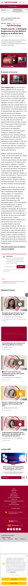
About (14, 489)
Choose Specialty (12, 6)
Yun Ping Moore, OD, (9, 317)
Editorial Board (14, 496)
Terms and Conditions (14, 497)
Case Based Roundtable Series (12, 18)
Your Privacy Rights (14, 504)
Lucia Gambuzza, (8, 377)
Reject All (14, 579)
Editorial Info (14, 494)
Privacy (14, 492)
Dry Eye (3, 279)
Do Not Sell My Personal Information (14, 501)
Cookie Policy (12, 572)
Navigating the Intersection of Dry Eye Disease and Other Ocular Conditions (13, 282)
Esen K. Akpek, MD (16, 377)
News (16, 538)
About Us (10, 538)
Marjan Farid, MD (8, 347)
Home (2, 18)
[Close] (26, 556)
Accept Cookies (14, 583)
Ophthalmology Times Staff (10, 408)
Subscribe (20, 266)
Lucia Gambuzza (18, 317)
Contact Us (14, 499)
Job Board (14, 502)
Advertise (14, 490)
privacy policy (7, 271)
